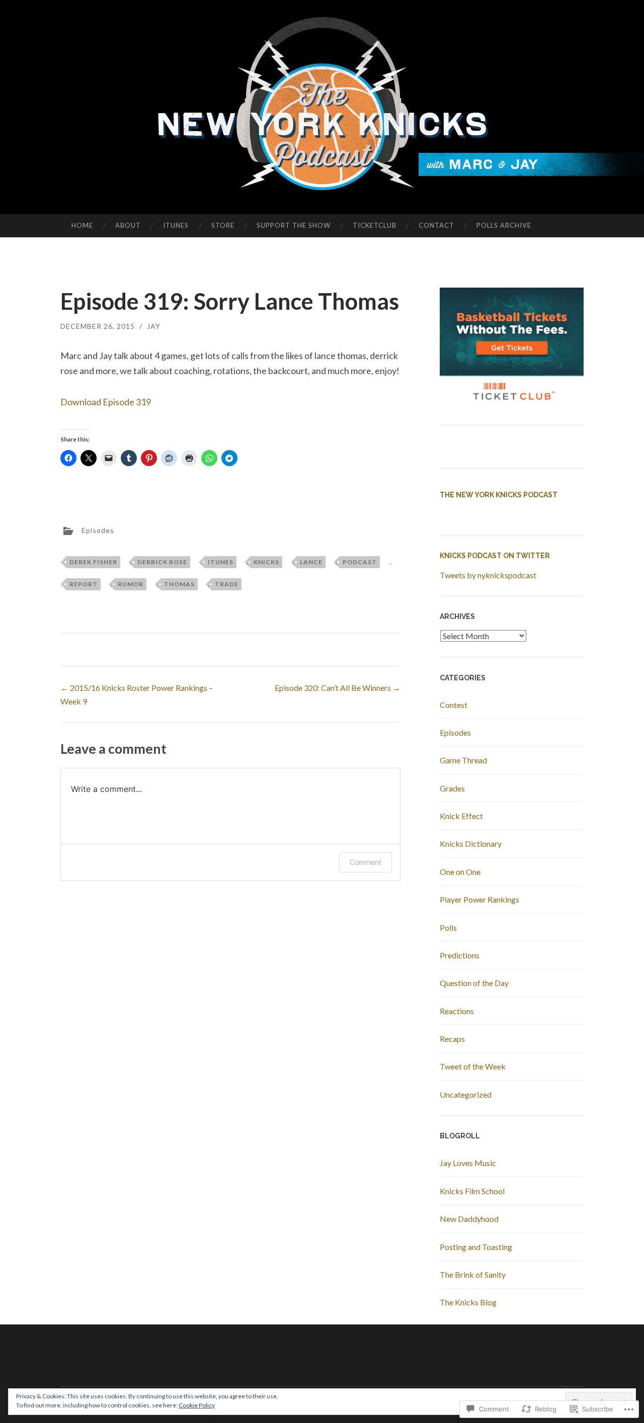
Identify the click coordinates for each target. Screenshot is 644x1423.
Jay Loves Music (468, 1163)
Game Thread (463, 760)
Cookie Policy (197, 1405)
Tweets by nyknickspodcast (488, 575)
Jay (153, 326)
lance (311, 562)
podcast (360, 562)
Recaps (452, 1038)
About (128, 225)
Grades (452, 788)
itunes (220, 562)
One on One (460, 871)
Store (222, 225)
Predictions (459, 955)
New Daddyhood (469, 1218)
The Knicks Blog (468, 1302)
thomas (179, 584)
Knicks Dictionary (471, 843)
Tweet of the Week (473, 1066)
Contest (453, 704)
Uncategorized (466, 1094)
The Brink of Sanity (473, 1274)
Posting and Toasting (476, 1247)
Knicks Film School (472, 1191)
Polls (448, 927)
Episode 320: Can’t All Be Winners (337, 687)
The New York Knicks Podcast (498, 495)
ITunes (176, 225)
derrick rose (162, 562)
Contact (436, 225)
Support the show (294, 225)
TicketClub (374, 225)
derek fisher (93, 562)
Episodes (98, 529)
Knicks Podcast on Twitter (495, 556)
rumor (130, 584)
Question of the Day (474, 983)
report (83, 584)
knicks (266, 562)
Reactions (457, 1011)
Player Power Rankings (479, 899)
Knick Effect (461, 816)
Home (82, 225)
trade (226, 584)
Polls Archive (503, 225)
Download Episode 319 (105, 401)
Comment (365, 862)
